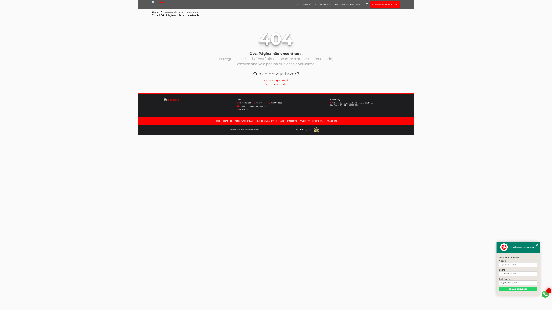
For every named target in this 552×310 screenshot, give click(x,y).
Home (298, 4)
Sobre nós (307, 4)
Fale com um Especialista (311, 121)
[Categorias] (367, 4)
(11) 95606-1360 (244, 103)
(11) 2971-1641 (260, 103)
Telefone (504, 279)
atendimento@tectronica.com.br (253, 106)
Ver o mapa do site (276, 84)
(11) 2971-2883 (276, 103)
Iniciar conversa (518, 289)
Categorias (292, 121)
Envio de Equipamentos (343, 4)
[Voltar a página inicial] (159, 3)
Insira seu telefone (509, 257)
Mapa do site (331, 121)
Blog (358, 4)
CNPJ (502, 270)
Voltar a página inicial (276, 80)
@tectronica (244, 109)
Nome (502, 261)
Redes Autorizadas (323, 4)
